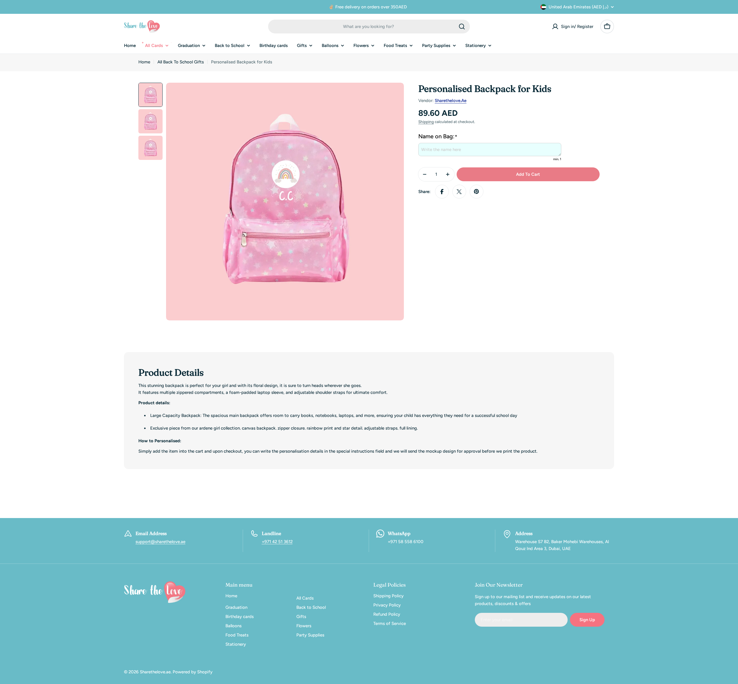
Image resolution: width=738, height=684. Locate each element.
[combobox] (369, 26)
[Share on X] (459, 192)
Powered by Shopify (192, 671)
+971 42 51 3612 (277, 541)
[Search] (461, 26)
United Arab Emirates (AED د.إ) (578, 7)
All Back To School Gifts (180, 62)
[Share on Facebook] (442, 192)
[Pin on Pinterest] (476, 192)
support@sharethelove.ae (160, 541)
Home (144, 62)
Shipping (426, 121)
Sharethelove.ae (450, 100)
